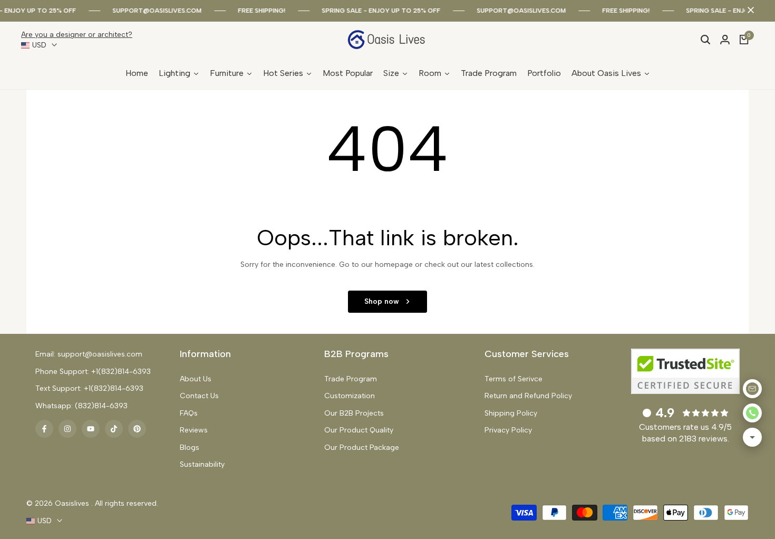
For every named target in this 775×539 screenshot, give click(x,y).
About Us (195, 378)
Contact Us (199, 395)
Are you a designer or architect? (76, 34)
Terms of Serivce (513, 378)
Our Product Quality (358, 430)
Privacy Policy (508, 430)
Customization (349, 395)
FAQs (189, 413)
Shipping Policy (511, 413)
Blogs (189, 447)
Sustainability (202, 464)
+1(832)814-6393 (121, 371)
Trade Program (350, 378)
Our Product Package (361, 447)
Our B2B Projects (354, 413)
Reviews (194, 430)
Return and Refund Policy (528, 395)
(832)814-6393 (101, 405)
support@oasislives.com (156, 10)
